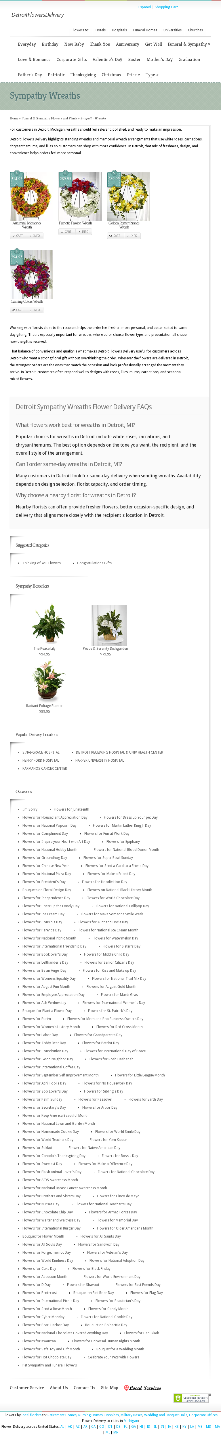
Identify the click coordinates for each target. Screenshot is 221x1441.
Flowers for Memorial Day (117, 1220)
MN (116, 1432)
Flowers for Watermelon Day (115, 938)
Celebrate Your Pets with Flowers (113, 1357)
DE (118, 1427)
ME (200, 1427)
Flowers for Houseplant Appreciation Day (54, 817)
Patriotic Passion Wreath (75, 223)
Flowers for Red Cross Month (119, 1027)
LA (192, 1427)
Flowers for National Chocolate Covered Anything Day (65, 1333)
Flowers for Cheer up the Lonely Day (50, 906)
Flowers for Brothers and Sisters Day (51, 1196)
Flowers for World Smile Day (117, 1132)
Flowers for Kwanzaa (39, 1341)
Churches (195, 30)
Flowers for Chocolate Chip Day (47, 1212)
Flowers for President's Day (44, 882)
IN (162, 1427)
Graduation (189, 59)
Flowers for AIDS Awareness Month (50, 1180)
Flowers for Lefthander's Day (45, 962)
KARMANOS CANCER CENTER (44, 769)
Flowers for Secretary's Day (44, 1107)
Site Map (109, 1388)
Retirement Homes (62, 1415)
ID (148, 1427)
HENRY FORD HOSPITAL (40, 760)
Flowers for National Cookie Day (106, 1317)
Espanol (144, 7)
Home (14, 118)
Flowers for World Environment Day (112, 1277)
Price (133, 75)
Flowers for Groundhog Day (44, 858)
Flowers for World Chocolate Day (113, 898)
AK (70, 1427)
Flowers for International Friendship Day (54, 946)
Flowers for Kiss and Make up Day (109, 971)
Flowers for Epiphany (123, 842)
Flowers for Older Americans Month (125, 1228)
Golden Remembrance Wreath (123, 225)
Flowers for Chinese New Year (45, 866)
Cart (19, 235)
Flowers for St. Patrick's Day (110, 1011)
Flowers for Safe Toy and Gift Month (51, 1349)
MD (208, 1427)
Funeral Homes (145, 30)
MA (217, 1427)
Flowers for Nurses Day (40, 1204)
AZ (78, 1427)
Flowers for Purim (36, 1019)
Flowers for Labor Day (40, 1035)
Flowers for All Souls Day (42, 1244)
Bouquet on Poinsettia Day (106, 1325)
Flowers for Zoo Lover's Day (45, 1091)
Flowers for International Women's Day (114, 1003)
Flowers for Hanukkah (141, 1333)
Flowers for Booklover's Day (45, 954)
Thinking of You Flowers (41, 563)
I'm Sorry (29, 809)
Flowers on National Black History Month (119, 890)
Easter (134, 59)
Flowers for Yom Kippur (108, 1140)
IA (169, 1427)
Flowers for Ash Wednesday (44, 1003)
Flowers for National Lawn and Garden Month (58, 1124)
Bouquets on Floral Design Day (46, 890)
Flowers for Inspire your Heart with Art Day (56, 842)
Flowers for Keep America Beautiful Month (55, 1116)
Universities (172, 30)
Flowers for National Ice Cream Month (108, 930)
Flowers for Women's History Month (51, 1027)
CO (101, 1427)
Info (36, 235)
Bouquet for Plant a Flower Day (47, 1011)
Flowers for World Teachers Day (47, 1140)
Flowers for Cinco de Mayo (118, 1196)
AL (62, 1427)
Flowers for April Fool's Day (44, 1083)
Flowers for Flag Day (146, 1293)
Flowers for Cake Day (39, 1269)
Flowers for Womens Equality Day (49, 979)
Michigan (131, 1421)
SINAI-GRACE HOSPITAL (41, 752)
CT (110, 1427)
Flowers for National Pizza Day (46, 874)
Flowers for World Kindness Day (47, 1261)
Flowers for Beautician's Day (118, 1301)
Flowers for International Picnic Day (50, 1301)
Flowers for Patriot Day (100, 1043)
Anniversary (127, 44)
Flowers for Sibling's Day (103, 1091)
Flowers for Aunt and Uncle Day (103, 922)
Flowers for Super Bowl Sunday (108, 858)
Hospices (111, 1415)
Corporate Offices (203, 1415)
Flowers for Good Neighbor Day (47, 1059)
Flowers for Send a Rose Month (47, 1309)
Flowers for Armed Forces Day (113, 1212)
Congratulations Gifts (94, 563)
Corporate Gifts (71, 59)
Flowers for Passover (95, 1099)
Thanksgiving (83, 75)
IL (155, 1427)
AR (85, 1427)
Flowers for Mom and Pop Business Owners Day (105, 1019)
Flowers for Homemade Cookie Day (50, 1132)
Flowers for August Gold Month (111, 987)
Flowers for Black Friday (91, 1269)
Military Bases (131, 1415)
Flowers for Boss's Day (120, 1156)
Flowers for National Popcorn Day (49, 826)
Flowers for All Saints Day (101, 1236)
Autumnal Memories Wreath (26, 225)
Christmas (111, 75)
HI (141, 1427)
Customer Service (27, 1388)
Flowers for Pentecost (39, 1293)
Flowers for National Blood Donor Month (126, 850)
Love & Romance (34, 59)
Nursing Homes (90, 1415)
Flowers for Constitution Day (45, 1051)
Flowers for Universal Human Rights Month (106, 1341)
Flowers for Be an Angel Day (44, 971)
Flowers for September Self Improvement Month (60, 1075)
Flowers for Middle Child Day (106, 954)
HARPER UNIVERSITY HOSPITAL (99, 760)
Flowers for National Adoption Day (116, 1261)
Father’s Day (30, 75)
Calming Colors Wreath (27, 301)
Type (152, 75)
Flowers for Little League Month (140, 1075)
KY (184, 1427)
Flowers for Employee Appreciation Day (53, 995)
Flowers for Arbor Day (99, 1107)
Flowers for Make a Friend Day (111, 874)
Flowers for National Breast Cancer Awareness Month (64, 1188)
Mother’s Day (159, 59)
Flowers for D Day (36, 1285)
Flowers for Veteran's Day (107, 1253)
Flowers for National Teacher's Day (104, 1204)
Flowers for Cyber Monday (43, 1317)
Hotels (101, 30)
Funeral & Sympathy (189, 44)
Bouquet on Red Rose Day (93, 1293)
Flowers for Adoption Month (44, 1277)
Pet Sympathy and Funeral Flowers (49, 1365)
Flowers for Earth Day (146, 1099)
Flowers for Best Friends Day (138, 1285)
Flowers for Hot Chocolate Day (46, 1357)
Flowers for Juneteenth (71, 809)
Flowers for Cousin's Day (42, 922)
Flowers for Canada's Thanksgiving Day (53, 1156)
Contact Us (84, 1388)
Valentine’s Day (107, 59)
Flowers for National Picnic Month (49, 938)
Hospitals (119, 30)
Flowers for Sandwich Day (98, 1244)
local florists (31, 1415)
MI (108, 1432)
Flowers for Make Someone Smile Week (112, 914)
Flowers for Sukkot (37, 1148)
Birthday (50, 44)
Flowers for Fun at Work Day (106, 834)
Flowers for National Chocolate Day (126, 1172)
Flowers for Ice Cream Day (43, 914)
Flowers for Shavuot (83, 1285)
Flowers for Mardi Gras (119, 995)
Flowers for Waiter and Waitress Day (51, 1220)
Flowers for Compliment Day (45, 834)
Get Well (153, 44)
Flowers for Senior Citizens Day (109, 962)
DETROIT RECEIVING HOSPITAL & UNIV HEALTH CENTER (119, 752)
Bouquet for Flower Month (43, 1236)
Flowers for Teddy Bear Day (44, 1043)
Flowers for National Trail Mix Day (119, 979)
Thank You (100, 44)
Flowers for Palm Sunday (42, 1099)
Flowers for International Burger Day (51, 1228)
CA (93, 1427)
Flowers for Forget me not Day (46, 1253)
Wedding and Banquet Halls (165, 1415)
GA (133, 1427)
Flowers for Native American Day (94, 1148)
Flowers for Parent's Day (41, 930)
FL (125, 1427)
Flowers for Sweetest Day (42, 1164)
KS (177, 1427)
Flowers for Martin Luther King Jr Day (122, 826)
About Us (59, 1388)
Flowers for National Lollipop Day (122, 906)
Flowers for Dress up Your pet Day (131, 817)
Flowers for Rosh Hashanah (111, 1059)
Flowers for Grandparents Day (98, 1035)
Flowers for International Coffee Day (51, 1067)
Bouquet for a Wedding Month (120, 1349)
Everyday (27, 44)
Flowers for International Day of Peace (115, 1051)
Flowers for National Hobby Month (49, 850)
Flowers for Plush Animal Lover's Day (51, 1172)
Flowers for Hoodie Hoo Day (104, 882)
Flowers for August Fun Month (46, 987)
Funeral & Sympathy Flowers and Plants (49, 118)
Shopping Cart (166, 7)
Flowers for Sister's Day (121, 946)
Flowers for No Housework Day (107, 1083)
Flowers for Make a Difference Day (105, 1164)
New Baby (74, 44)
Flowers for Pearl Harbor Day (45, 1325)
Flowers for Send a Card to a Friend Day (116, 866)
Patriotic (56, 75)
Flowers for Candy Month (108, 1309)
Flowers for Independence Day (46, 898)
